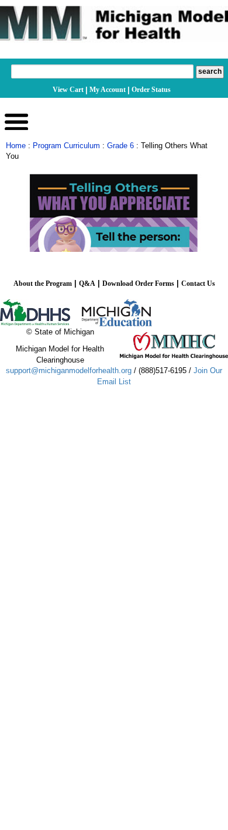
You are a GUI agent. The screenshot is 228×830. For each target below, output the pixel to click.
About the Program (42, 283)
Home (16, 145)
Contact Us (198, 283)
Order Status (151, 90)
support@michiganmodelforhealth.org (69, 370)
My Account (107, 90)
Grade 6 (120, 145)
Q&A (87, 283)
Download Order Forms (138, 283)
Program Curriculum (66, 145)
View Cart (68, 90)
